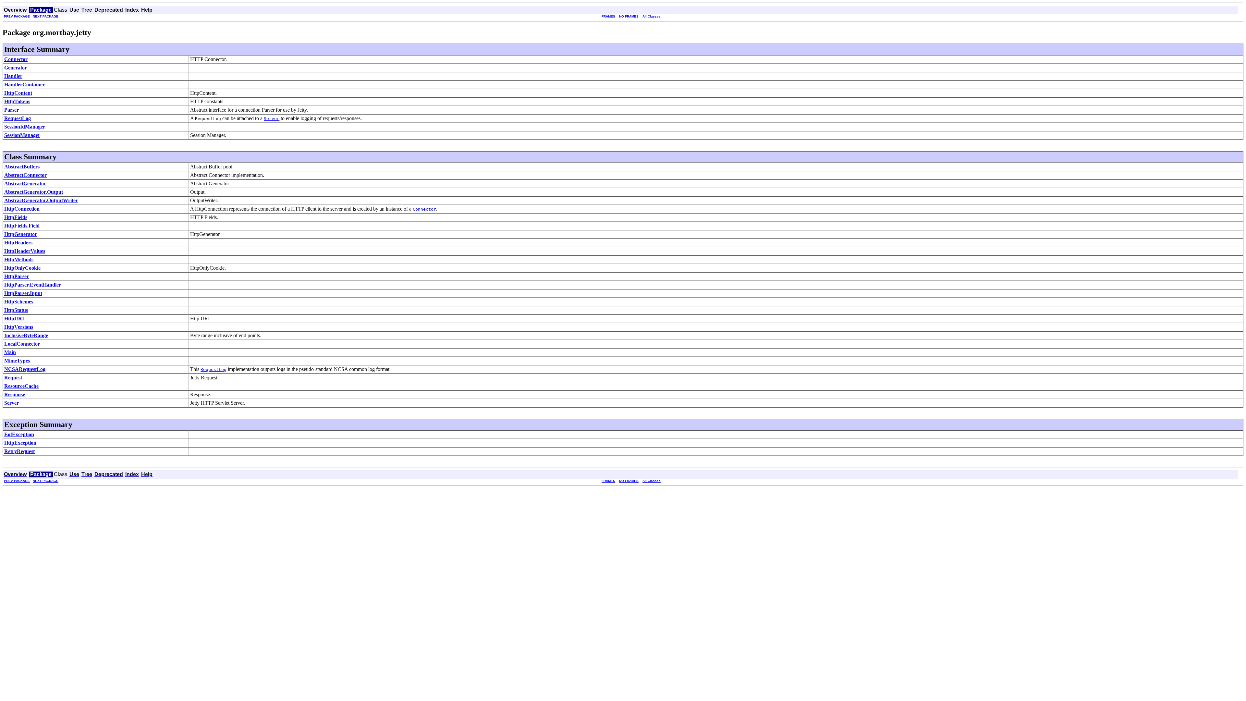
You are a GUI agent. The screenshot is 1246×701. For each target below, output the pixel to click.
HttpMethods (18, 259)
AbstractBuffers (22, 166)
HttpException (20, 443)
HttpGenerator (20, 234)
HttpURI (14, 318)
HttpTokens (17, 101)
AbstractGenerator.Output (33, 192)
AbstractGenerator (25, 183)
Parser (11, 110)
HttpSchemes (18, 301)
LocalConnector (22, 344)
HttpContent (18, 93)
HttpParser (16, 276)
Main (10, 352)
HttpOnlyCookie (22, 268)
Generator (15, 67)
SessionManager (22, 135)
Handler (13, 76)
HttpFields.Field (22, 225)
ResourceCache (21, 386)
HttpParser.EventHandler (32, 285)
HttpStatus (16, 310)
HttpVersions (18, 327)
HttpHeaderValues (24, 251)
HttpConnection (22, 209)
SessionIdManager (24, 126)
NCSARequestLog (24, 369)
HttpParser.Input (23, 293)
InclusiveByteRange (26, 335)
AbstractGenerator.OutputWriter (41, 200)
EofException (19, 434)
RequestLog (17, 118)
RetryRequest (19, 451)
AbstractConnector (25, 175)
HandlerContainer (24, 84)
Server (11, 403)
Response (14, 394)
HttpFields (15, 217)
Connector (16, 59)
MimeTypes (17, 360)
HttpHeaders (18, 242)
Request (13, 377)
